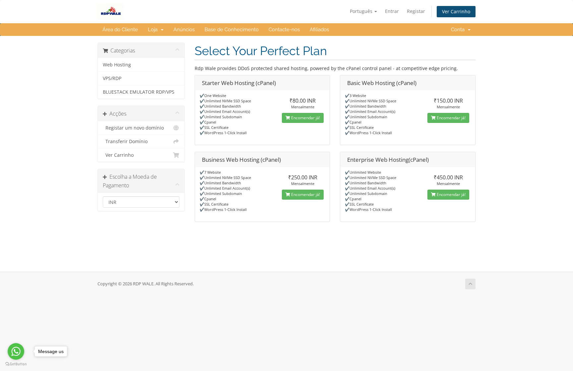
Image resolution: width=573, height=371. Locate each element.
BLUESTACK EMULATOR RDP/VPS (138, 92)
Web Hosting (117, 65)
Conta (459, 30)
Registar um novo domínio (133, 128)
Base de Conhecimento (232, 30)
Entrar (392, 11)
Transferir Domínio (125, 141)
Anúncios (184, 30)
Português (362, 11)
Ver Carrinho (456, 11)
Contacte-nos (284, 30)
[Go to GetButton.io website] (16, 364)
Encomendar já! (305, 118)
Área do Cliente (120, 30)
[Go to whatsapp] (16, 351)
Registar (416, 11)
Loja (154, 30)
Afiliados (319, 30)
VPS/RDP (112, 78)
